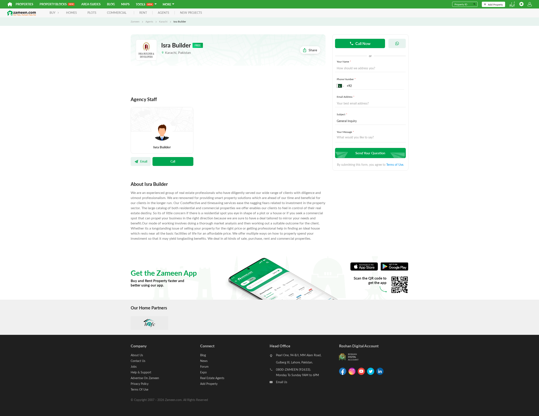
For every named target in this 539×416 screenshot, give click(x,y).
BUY (52, 13)
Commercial (116, 13)
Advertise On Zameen (145, 378)
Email (143, 161)
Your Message (345, 132)
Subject (342, 114)
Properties (24, 4)
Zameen (135, 21)
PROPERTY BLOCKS (53, 4)
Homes (71, 13)
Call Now (362, 43)
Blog (111, 4)
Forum (204, 367)
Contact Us (138, 361)
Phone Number (346, 79)
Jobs (134, 367)
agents (163, 13)
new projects (191, 13)
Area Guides (91, 4)
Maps (125, 4)
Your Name (344, 61)
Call (172, 161)
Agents (149, 21)
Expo (203, 372)
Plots (91, 13)
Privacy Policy (139, 384)
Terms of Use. (395, 165)
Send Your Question (370, 153)
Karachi (163, 21)
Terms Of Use (139, 389)
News (204, 361)
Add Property (495, 4)
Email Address (345, 96)
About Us (137, 355)
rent (143, 13)
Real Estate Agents (212, 378)
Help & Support (141, 372)
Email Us (281, 382)
